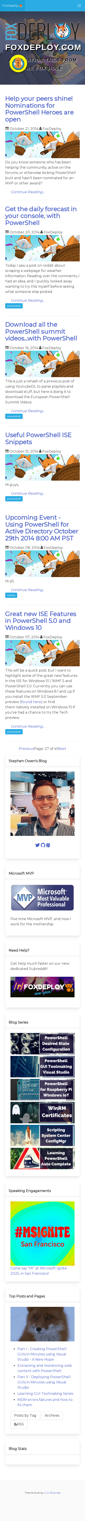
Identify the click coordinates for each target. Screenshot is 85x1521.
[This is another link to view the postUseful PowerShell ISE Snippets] (42, 479)
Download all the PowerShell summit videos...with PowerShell (41, 331)
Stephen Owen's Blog (28, 761)
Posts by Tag (25, 1415)
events (11, 595)
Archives (52, 1415)
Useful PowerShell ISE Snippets (38, 438)
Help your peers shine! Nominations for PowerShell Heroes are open (39, 109)
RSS (20, 1424)
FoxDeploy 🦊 (12, 5)
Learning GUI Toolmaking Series (45, 1393)
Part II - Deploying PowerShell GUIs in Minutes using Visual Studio (44, 1382)
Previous (26, 749)
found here (31, 702)
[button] (79, 5)
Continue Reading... (27, 192)
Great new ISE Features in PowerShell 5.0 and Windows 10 (40, 620)
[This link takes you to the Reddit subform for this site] (42, 996)
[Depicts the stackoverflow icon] (48, 846)
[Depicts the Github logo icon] (43, 846)
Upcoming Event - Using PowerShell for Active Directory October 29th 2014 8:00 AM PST (41, 528)
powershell (14, 305)
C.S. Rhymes (52, 1492)
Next (62, 749)
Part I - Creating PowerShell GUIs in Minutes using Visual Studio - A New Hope (41, 1354)
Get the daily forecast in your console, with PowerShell (41, 215)
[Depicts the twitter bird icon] (37, 846)
